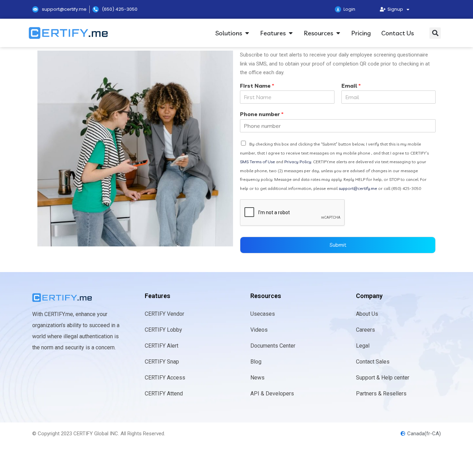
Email (351, 85)
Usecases (262, 314)
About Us (367, 314)
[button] (435, 33)
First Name (257, 85)
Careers (365, 329)
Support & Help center (382, 377)
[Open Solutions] (247, 33)
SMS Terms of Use (258, 161)
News (257, 377)
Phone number (262, 114)
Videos (259, 329)
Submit (338, 245)
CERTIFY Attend (164, 393)
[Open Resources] (338, 33)
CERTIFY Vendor (164, 314)
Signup (394, 9)
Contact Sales (373, 361)
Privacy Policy (297, 161)
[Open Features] (290, 33)
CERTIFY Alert (161, 345)
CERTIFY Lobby (163, 329)
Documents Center (272, 345)
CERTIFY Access (165, 377)
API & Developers (272, 393)
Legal (362, 345)
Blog (255, 361)
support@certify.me (358, 188)
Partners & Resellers (381, 393)
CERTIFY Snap (162, 361)
